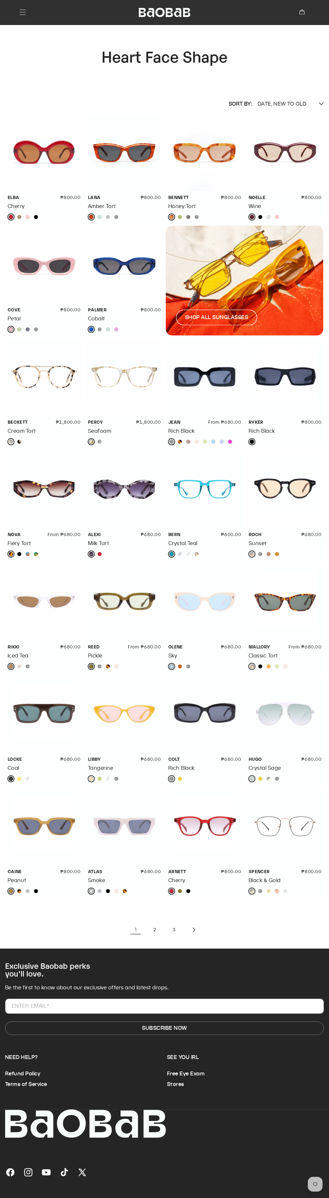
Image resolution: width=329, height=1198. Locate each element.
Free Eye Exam (186, 1074)
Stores (175, 1084)
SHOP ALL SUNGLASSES (216, 317)
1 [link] (136, 930)
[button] (22, 12)
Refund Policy (22, 1074)
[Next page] (193, 930)
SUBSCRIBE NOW (164, 1028)
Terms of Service (26, 1084)
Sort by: (240, 104)
